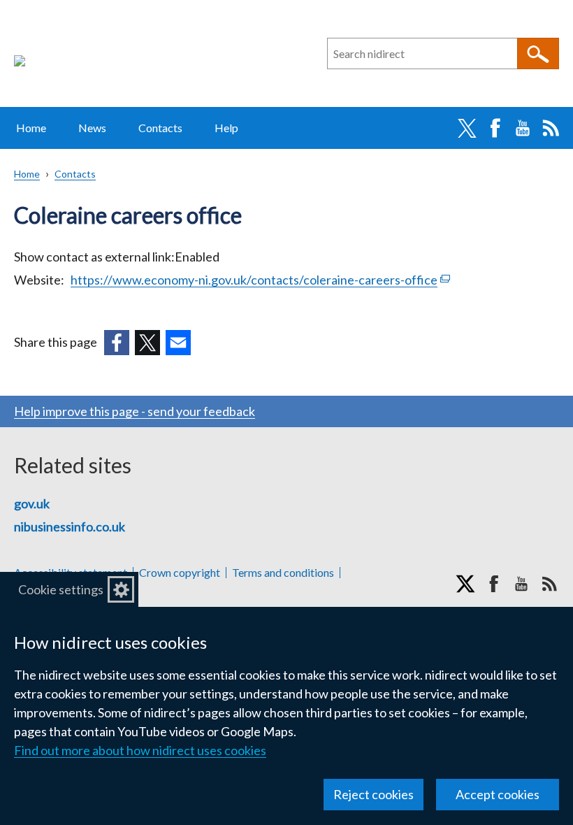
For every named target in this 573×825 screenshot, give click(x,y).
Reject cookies (373, 794)
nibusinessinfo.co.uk (69, 526)
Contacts (160, 127)
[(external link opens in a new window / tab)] (116, 342)
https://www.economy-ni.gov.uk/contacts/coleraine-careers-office (260, 279)
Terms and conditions (283, 572)
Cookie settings (60, 589)
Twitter (467, 128)
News (92, 127)
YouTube (523, 128)
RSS (551, 128)
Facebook (495, 128)
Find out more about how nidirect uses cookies (140, 750)
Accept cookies (497, 794)
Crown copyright (179, 572)
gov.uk (32, 503)
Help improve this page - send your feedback (134, 411)
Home (31, 127)
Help (226, 127)
